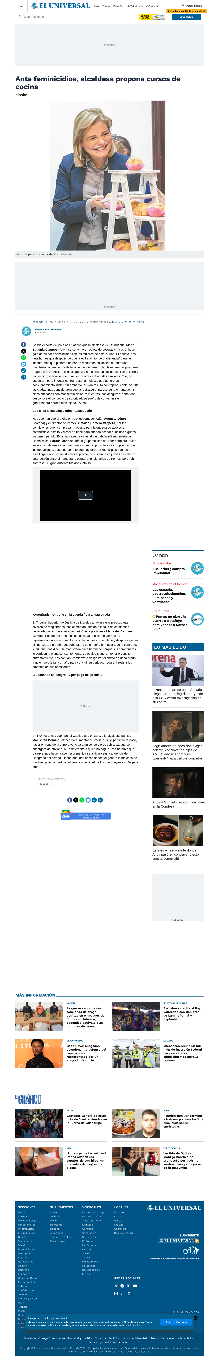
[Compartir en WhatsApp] (23, 357)
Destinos (55, 1228)
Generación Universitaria (90, 1234)
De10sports (89, 1245)
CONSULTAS (152, 5)
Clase (53, 1212)
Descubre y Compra (94, 1212)
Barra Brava (161, 611)
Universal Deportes (30, 1278)
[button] (186, 17)
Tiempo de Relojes (61, 1237)
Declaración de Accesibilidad (178, 1338)
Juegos (86, 1257)
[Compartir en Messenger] (23, 364)
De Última (56, 1224)
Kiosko (44, 784)
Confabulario (26, 1290)
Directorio (30, 1338)
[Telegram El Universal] (116, 1286)
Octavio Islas (161, 563)
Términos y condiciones (103, 1342)
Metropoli (24, 1253)
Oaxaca (118, 1216)
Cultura (22, 1286)
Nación (22, 1212)
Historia (154, 1338)
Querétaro (120, 1228)
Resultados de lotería (91, 1271)
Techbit (22, 1306)
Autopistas (56, 1232)
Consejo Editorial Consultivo (55, 1338)
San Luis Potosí (123, 1232)
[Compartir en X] (23, 351)
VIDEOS (106, 5)
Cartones (23, 1269)
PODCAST (118, 5)
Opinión (160, 555)
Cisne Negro (57, 1241)
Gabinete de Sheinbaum (25, 1239)
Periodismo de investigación (27, 1226)
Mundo (22, 1245)
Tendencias (25, 1294)
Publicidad (115, 1338)
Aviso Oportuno (91, 1220)
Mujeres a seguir (28, 1220)
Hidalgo (119, 1224)
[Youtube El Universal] (135, 1286)
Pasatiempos (90, 1261)
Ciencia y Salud (27, 1298)
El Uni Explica (26, 1232)
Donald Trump (26, 1249)
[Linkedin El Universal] (128, 1293)
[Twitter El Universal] (128, 1286)
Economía (24, 1274)
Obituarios (88, 1228)
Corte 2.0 (23, 1216)
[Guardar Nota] (23, 377)
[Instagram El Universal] (116, 1293)
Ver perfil (41, 332)
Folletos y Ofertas (93, 1216)
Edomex (119, 1212)
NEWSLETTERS (134, 5)
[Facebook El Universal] (122, 1286)
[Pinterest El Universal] (122, 1293)
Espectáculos (26, 1282)
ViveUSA (87, 1253)
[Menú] (21, 6)
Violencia (100, 1338)
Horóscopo (88, 1265)
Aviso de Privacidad (135, 1338)
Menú (21, 1310)
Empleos (87, 1224)
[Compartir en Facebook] (23, 344)
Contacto (124, 1342)
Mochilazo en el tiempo (170, 584)
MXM (97, 5)
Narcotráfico (25, 1261)
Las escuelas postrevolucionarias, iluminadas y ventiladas (169, 595)
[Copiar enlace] (23, 370)
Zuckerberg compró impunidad (168, 571)
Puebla (118, 1220)
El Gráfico (88, 1241)
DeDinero (88, 1249)
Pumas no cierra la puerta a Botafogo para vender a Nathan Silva (170, 622)
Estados (38, 322)
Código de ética (83, 1338)
